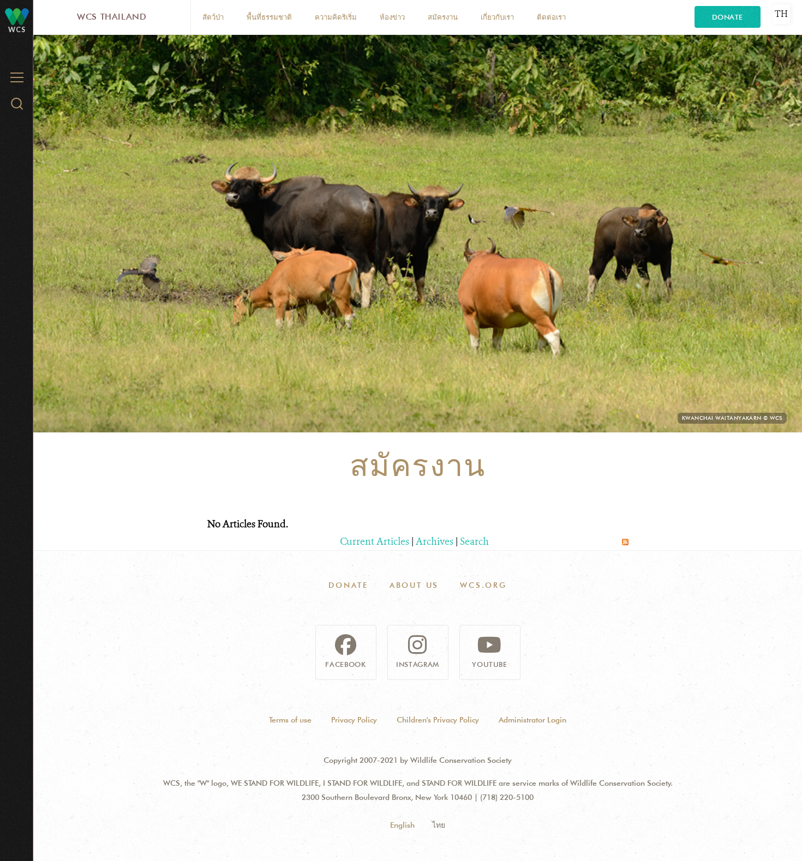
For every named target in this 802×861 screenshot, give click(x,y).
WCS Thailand (112, 16)
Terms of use (290, 719)
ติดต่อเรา (551, 17)
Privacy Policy (354, 719)
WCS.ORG (483, 585)
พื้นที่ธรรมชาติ (269, 17)
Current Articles (374, 541)
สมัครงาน (443, 17)
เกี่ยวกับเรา (497, 17)
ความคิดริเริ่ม (336, 17)
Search (474, 541)
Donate (727, 17)
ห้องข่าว (392, 17)
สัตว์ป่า (213, 17)
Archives (434, 541)
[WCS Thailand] (17, 16)
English (402, 825)
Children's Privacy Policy (438, 719)
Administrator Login (532, 719)
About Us (414, 585)
